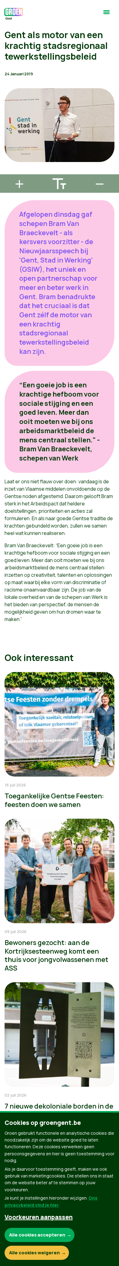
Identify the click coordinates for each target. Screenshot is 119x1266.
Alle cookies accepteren (37, 1235)
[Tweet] (9, 154)
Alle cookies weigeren (34, 1252)
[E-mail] (9, 171)
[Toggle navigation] (106, 15)
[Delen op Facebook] (9, 136)
